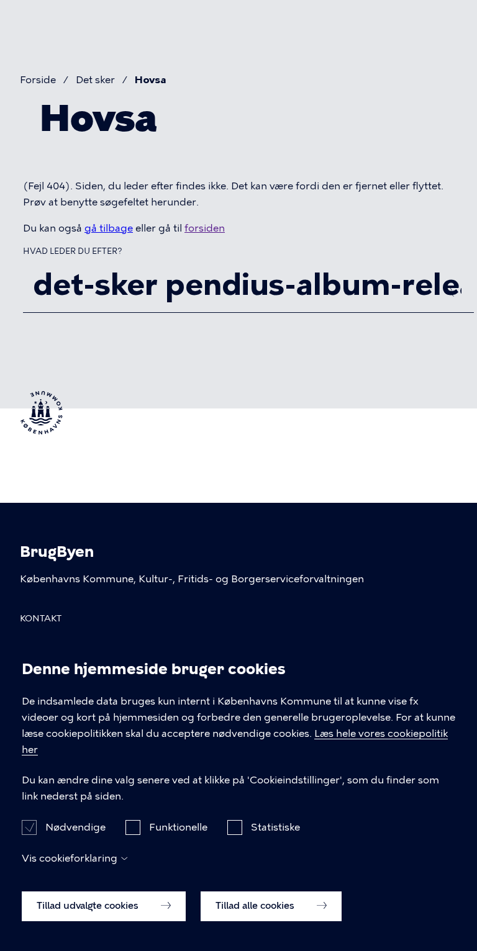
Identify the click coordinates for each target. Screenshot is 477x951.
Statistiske (275, 827)
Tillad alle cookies (256, 905)
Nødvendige (75, 827)
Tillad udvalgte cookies (89, 905)
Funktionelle (178, 827)
